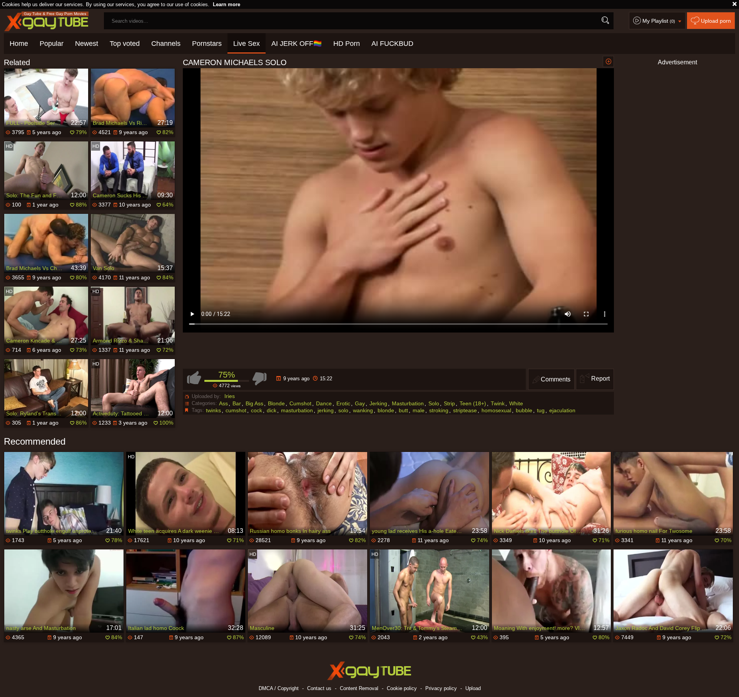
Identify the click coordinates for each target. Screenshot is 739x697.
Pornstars (207, 43)
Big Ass (254, 403)
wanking (363, 410)
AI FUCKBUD (392, 43)
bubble (524, 410)
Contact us (319, 688)
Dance (324, 403)
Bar (236, 403)
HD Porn (346, 43)
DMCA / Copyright (279, 688)
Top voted (125, 43)
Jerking (378, 403)
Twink (498, 403)
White (516, 403)
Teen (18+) (473, 403)
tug (541, 410)
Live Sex (246, 43)
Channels (166, 43)
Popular (52, 43)
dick (271, 410)
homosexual (496, 410)
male (419, 410)
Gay (360, 403)
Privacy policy (441, 688)
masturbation (297, 410)
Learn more (226, 4)
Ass (223, 403)
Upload (473, 688)
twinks (213, 410)
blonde (386, 410)
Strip (449, 403)
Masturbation (408, 403)
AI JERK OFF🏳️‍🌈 (296, 43)
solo (343, 410)
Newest (86, 43)
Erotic (343, 403)
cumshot (236, 410)
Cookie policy (402, 688)
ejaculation (562, 410)
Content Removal (359, 688)
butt (403, 410)
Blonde (276, 403)
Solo (433, 403)
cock (256, 410)
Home (19, 43)
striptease (465, 410)
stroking (438, 410)
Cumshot (300, 403)
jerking (326, 410)
